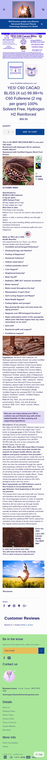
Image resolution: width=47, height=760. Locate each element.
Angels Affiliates (9, 726)
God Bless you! (18, 754)
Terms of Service (9, 722)
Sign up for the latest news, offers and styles (21, 644)
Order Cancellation (10, 743)
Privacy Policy (8, 719)
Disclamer (7, 730)
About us (6, 707)
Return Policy (8, 715)
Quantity (7, 126)
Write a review (27, 625)
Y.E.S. (10, 754)
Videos (5, 746)
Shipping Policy (9, 711)
